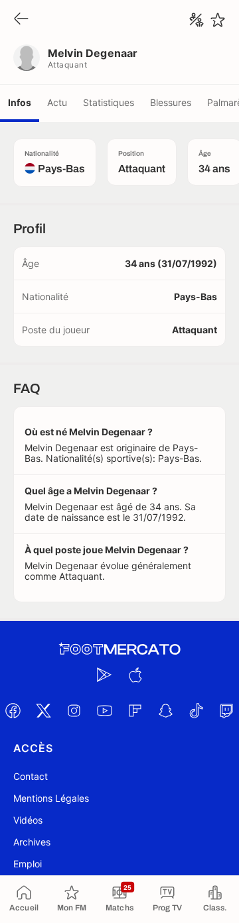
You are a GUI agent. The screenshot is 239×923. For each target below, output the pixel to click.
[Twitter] (43, 710)
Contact (30, 776)
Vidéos (27, 820)
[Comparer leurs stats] (196, 20)
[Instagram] (74, 710)
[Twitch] (226, 710)
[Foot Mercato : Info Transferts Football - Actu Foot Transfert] (119, 649)
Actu (57, 102)
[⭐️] (218, 20)
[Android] (104, 674)
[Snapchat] (165, 710)
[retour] (21, 19)
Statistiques (108, 102)
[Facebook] (13, 710)
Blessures (170, 102)
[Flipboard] (135, 710)
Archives (31, 841)
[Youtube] (104, 710)
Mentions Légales (51, 798)
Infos (19, 102)
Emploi (27, 863)
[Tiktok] (196, 710)
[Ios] (135, 674)
